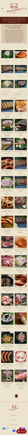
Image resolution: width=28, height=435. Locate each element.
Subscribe (14, 415)
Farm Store (13, 420)
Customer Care (13, 424)
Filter (6, 94)
